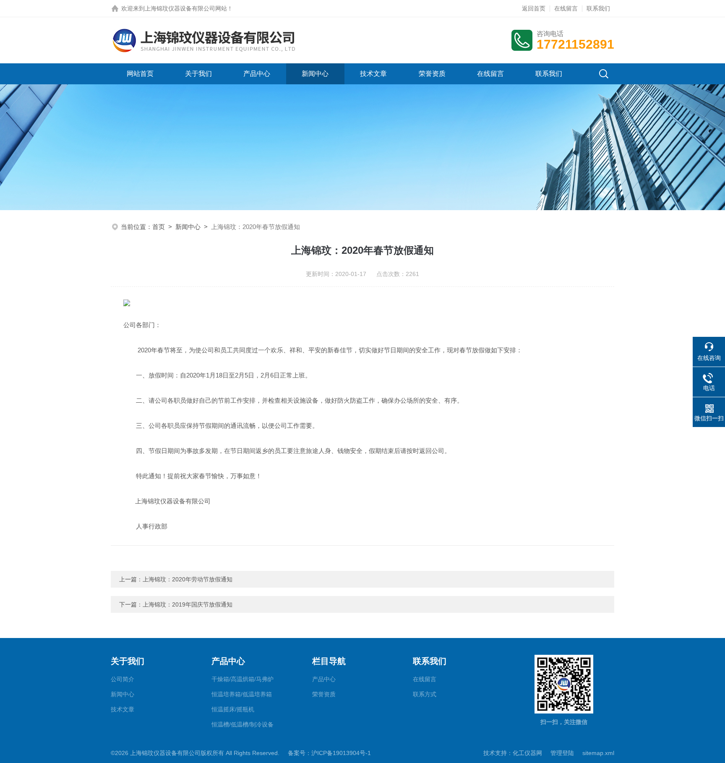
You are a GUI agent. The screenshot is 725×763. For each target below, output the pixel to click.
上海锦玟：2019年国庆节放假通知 (187, 604)
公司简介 (122, 679)
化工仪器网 (527, 753)
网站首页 (140, 73)
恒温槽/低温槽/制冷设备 (242, 724)
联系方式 (424, 694)
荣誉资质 (432, 73)
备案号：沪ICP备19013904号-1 (329, 753)
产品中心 (256, 73)
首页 (158, 226)
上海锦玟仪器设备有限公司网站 (186, 8)
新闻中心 (315, 73)
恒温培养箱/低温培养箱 (241, 694)
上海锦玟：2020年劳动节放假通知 (187, 579)
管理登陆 (562, 753)
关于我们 (198, 73)
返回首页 (533, 8)
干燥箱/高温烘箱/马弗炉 (242, 679)
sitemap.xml (598, 753)
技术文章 (373, 73)
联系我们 (598, 8)
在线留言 (566, 8)
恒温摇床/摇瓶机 (232, 709)
